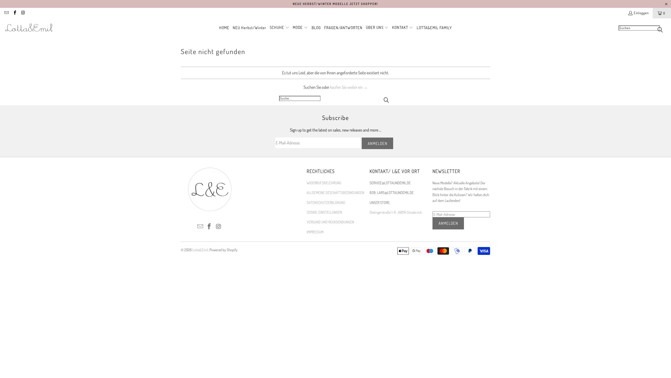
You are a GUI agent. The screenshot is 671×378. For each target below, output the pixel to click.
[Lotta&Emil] (28, 28)
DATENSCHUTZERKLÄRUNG (326, 202)
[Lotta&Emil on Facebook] (14, 13)
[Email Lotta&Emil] (6, 13)
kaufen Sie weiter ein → (349, 87)
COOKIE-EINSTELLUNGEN (324, 212)
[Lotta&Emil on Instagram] (22, 13)
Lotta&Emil (200, 250)
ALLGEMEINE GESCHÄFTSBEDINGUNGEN (335, 192)
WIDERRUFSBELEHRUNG (324, 183)
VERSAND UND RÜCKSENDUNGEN (330, 222)
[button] (279, 28)
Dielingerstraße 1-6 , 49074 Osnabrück (396, 212)
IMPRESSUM (315, 232)
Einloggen (641, 13)
